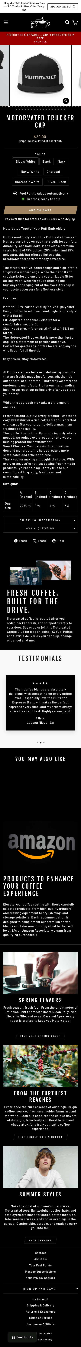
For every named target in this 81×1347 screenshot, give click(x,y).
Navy (61, 161)
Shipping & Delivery (40, 1305)
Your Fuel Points (40, 1265)
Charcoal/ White (27, 182)
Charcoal (53, 171)
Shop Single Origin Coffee (40, 1137)
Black (46, 161)
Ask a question (40, 528)
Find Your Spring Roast (40, 1036)
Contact (40, 1252)
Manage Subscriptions (40, 1271)
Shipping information (40, 520)
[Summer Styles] (40, 1167)
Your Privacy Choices (40, 1277)
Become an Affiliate (41, 1324)
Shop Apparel (40, 1240)
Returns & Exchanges (40, 1311)
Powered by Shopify (40, 1339)
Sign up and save (39, 1288)
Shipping (25, 141)
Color (40, 154)
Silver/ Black (56, 182)
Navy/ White (30, 171)
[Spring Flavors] (40, 973)
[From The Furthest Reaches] (40, 1066)
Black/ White (25, 161)
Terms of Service (40, 1317)
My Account (40, 1299)
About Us (40, 1259)
